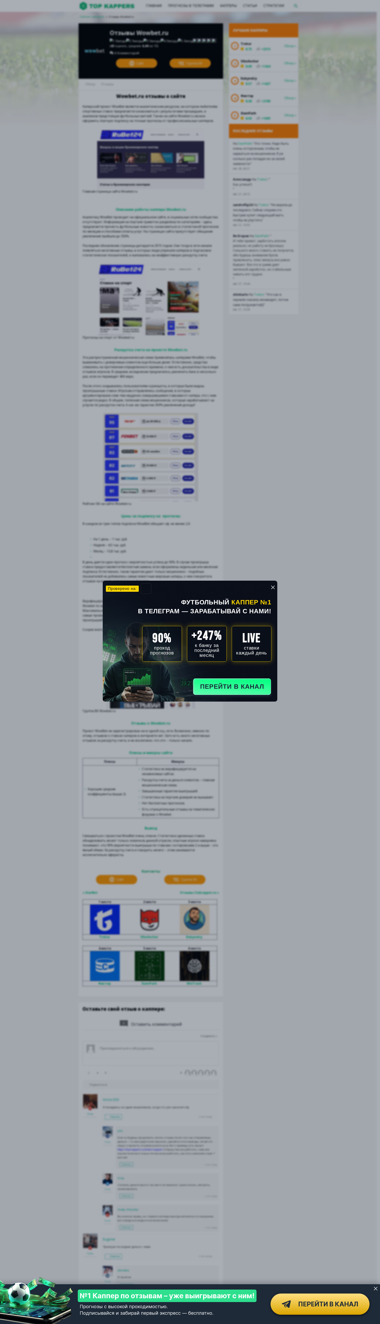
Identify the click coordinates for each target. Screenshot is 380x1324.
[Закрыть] (375, 1288)
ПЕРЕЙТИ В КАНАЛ (232, 686)
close (273, 587)
